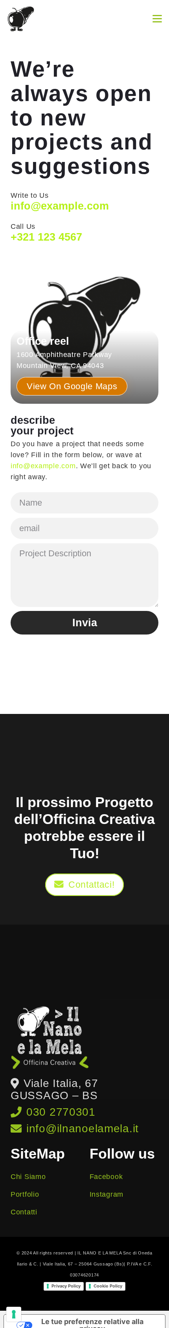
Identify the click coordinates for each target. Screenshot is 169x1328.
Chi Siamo (28, 1177)
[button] (157, 19)
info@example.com (43, 466)
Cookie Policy (108, 1286)
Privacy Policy (66, 1286)
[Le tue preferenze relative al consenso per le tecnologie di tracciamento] (13, 1314)
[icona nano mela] (21, 19)
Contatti (24, 1212)
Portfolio (25, 1194)
